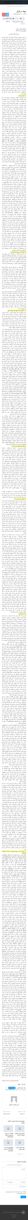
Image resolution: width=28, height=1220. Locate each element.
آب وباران (22, 1114)
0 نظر (22, 23)
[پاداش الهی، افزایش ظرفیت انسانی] (19, 1128)
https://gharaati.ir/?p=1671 (12, 1090)
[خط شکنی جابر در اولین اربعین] (19, 1142)
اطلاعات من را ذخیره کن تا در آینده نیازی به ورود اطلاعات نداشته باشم (16, 1192)
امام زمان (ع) (7, 1114)
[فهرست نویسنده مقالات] (14, 1099)
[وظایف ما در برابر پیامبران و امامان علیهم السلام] (8, 1128)
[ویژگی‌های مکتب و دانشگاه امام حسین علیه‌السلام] (8, 1142)
